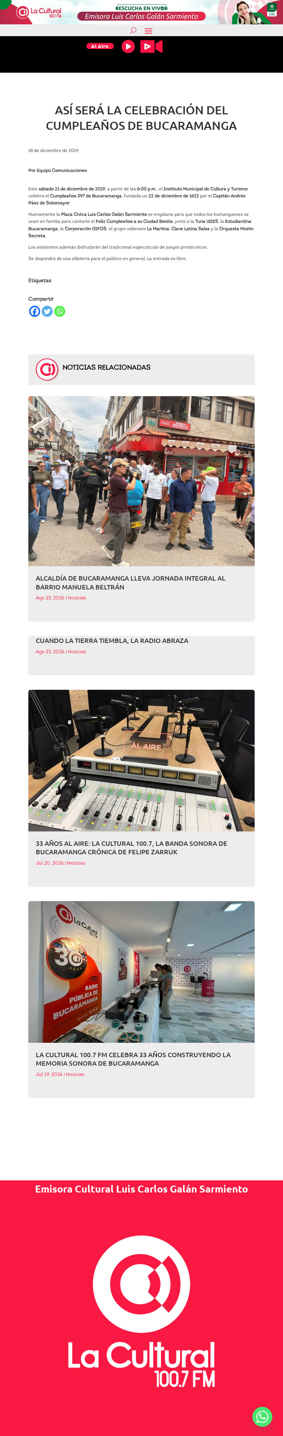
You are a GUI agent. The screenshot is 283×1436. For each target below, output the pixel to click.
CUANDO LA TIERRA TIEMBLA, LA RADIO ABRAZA (112, 640)
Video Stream (151, 46)
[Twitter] (47, 311)
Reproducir (128, 46)
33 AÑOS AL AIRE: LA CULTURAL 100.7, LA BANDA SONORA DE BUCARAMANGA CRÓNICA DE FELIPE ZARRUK (131, 847)
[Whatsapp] (59, 311)
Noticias (77, 598)
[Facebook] (34, 311)
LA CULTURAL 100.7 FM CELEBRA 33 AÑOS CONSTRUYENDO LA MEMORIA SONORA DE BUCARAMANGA (133, 1058)
